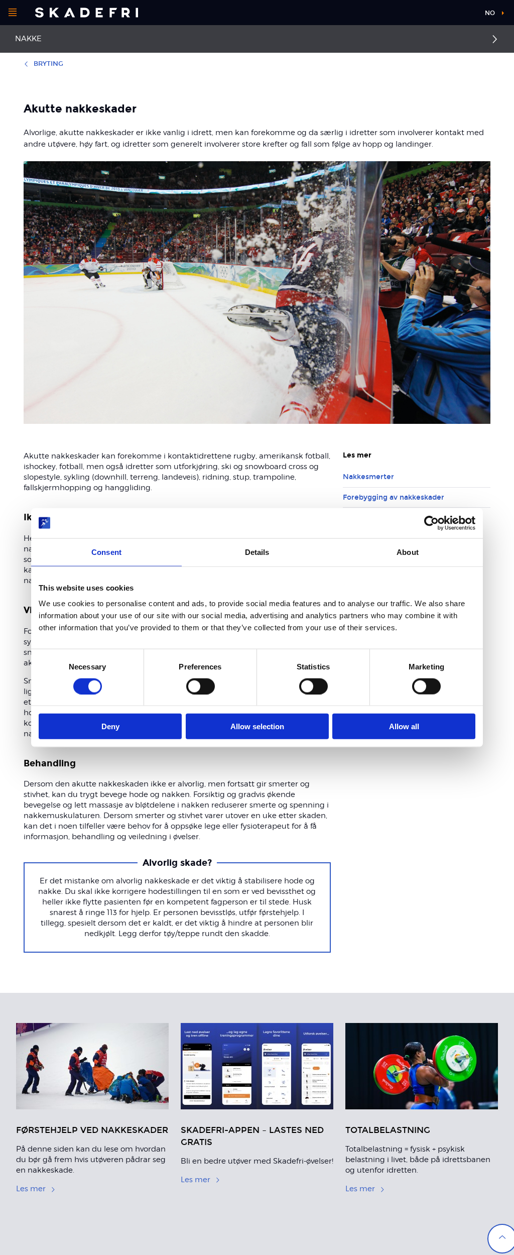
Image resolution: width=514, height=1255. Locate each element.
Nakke (28, 38)
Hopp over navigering (439, 15)
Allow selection (257, 726)
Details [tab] (257, 551)
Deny (110, 726)
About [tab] (408, 551)
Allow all (404, 726)
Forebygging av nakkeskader (393, 497)
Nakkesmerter (368, 477)
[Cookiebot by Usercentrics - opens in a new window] (431, 522)
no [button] (490, 13)
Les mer (31, 1188)
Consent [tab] (106, 551)
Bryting (48, 64)
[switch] (200, 686)
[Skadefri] (86, 12)
